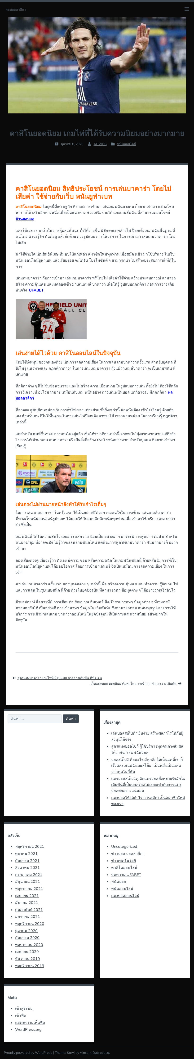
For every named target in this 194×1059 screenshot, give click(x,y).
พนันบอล (118, 881)
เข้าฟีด (20, 1015)
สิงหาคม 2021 (27, 867)
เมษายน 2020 (27, 951)
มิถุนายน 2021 (27, 881)
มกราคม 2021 (27, 916)
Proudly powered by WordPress (28, 1052)
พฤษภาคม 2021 (29, 888)
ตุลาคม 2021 (26, 853)
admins (100, 144)
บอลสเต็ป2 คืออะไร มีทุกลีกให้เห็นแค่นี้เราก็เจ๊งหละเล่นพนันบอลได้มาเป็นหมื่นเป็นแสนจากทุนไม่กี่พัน (147, 765)
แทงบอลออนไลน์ (125, 895)
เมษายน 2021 (27, 895)
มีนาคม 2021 (26, 902)
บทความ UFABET (126, 874)
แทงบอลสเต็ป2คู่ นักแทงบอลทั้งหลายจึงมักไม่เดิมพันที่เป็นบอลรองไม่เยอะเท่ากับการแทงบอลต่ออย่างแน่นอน (148, 784)
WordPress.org (28, 1029)
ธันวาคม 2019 (27, 958)
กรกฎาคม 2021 (28, 874)
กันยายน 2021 (27, 860)
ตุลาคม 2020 (26, 930)
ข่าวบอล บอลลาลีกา (128, 853)
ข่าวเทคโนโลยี (123, 860)
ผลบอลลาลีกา (16, 9)
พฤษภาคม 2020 (29, 944)
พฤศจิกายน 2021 (29, 846)
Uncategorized (124, 846)
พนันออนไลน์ (126, 144)
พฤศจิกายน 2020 (29, 923)
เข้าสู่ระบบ (23, 1008)
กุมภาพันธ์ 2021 (29, 909)
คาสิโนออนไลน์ (124, 867)
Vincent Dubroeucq (94, 1052)
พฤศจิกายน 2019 (29, 965)
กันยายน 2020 (27, 937)
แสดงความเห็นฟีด (30, 1022)
